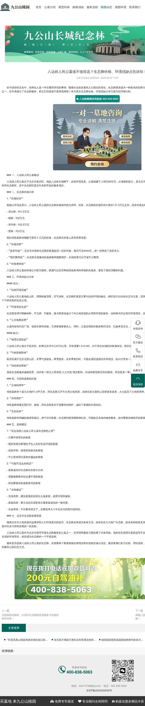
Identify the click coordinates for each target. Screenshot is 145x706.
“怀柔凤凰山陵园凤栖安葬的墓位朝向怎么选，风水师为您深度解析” (27, 640)
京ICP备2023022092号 (99, 690)
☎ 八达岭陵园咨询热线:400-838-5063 (97, 98)
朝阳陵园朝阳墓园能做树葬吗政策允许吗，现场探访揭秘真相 (122, 640)
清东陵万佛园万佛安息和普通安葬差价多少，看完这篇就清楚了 (75, 640)
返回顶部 (138, 384)
